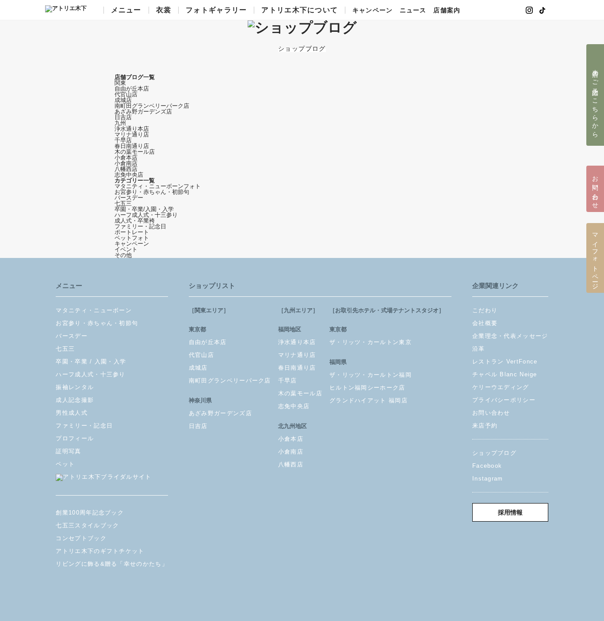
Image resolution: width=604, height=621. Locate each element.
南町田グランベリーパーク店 (152, 105)
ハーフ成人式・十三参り (146, 215)
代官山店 (126, 94)
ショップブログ (494, 453)
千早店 (123, 140)
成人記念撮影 (75, 400)
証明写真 (68, 451)
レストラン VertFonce (505, 361)
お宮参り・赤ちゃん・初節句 (152, 192)
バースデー (129, 197)
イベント (126, 249)
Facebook (487, 466)
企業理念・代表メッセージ (510, 336)
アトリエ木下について (299, 10)
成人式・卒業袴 (135, 220)
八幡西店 (126, 169)
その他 (123, 255)
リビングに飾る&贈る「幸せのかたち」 (112, 564)
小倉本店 (126, 157)
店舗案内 (446, 11)
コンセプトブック (81, 538)
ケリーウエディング (500, 387)
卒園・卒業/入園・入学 (144, 209)
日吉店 (123, 117)
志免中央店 (129, 174)
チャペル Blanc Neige (504, 374)
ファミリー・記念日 (140, 226)
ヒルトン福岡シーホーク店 (367, 387)
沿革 (478, 349)
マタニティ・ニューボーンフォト (158, 186)
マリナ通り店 (132, 134)
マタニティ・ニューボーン (94, 310)
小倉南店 (126, 163)
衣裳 (164, 10)
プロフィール (75, 438)
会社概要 (484, 323)
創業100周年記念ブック (90, 512)
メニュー (126, 10)
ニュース (413, 11)
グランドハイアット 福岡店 (368, 400)
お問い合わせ (491, 413)
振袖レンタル (75, 387)
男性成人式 (72, 413)
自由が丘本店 (132, 88)
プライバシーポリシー (503, 400)
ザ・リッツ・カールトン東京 (370, 342)
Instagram (487, 478)
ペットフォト (132, 238)
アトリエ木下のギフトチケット (100, 551)
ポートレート (132, 232)
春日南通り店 (132, 146)
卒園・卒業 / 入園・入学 (91, 361)
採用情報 (510, 512)
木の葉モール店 (135, 151)
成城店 (123, 100)
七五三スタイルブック (87, 525)
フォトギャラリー (216, 10)
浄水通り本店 (132, 128)
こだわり (484, 310)
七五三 (123, 203)
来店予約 (484, 425)
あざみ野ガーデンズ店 (143, 111)
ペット (65, 464)
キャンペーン (372, 11)
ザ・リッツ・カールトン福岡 (370, 375)
